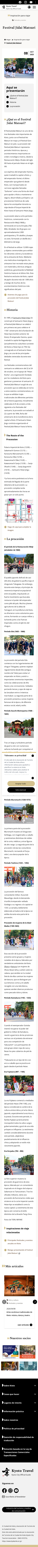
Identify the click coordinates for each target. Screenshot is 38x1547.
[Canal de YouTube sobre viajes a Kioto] (31, 2)
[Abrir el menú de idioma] (29, 7)
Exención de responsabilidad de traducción (19, 1439)
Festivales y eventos (20, 20)
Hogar (8, 40)
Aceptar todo (20, 783)
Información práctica (14, 1411)
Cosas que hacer (11, 1394)
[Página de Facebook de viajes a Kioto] (20, 2)
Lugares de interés (13, 1402)
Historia (13, 102)
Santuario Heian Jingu (21, 318)
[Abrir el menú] (34, 7)
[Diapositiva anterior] (4, 1302)
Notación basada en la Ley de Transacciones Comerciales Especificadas (18, 1452)
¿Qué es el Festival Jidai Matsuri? (19, 96)
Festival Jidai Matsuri (14, 43)
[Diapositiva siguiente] (35, 1302)
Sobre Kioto (9, 1385)
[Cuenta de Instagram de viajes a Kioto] (25, 2)
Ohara (6, 966)
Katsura (14, 966)
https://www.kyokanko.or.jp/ (12, 1541)
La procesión (15, 106)
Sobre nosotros (11, 1420)
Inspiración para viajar (22, 40)
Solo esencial (21, 790)
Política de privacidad (14, 1428)
